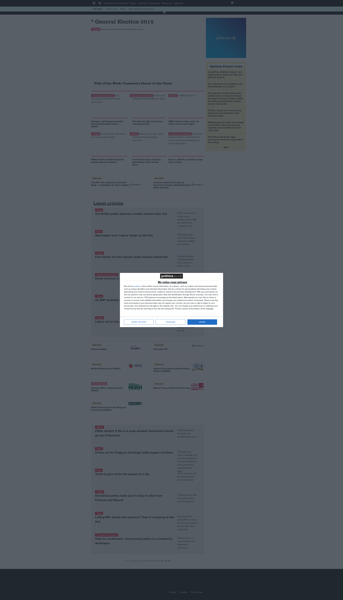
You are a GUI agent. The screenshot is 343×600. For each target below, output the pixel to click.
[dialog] (171, 300)
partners (137, 286)
